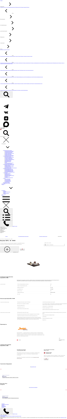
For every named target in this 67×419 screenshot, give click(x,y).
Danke (4, 416)
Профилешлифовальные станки (9, 170)
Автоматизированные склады (38, 83)
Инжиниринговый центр (12, 7)
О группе (7, 7)
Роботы (4, 178)
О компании (3, 190)
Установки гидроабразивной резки (9, 159)
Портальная (4, 377)
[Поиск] (6, 94)
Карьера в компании (23, 7)
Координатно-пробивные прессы (9, 157)
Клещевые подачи (29, 83)
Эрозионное (11, 56)
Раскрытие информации (3, 415)
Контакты (28, 7)
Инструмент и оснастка (3, 49)
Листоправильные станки (9, 63)
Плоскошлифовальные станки (9, 169)
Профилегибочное (2, 70)
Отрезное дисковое (15, 56)
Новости (4, 192)
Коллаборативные (25, 90)
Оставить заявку (46, 359)
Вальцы (6, 162)
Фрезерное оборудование (8, 154)
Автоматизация (5, 172)
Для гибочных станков (20, 90)
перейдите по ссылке (63, 417)
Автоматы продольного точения (28, 56)
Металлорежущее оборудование (7, 150)
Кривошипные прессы (8, 161)
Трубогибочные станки (22, 70)
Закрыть (2, 418)
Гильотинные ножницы (8, 156)
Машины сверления (8, 70)
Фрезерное (22, 56)
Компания (4, 191)
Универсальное (7, 56)
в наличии (8, 49)
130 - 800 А (17, 377)
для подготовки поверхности (29, 70)
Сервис (5, 7)
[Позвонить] (6, 411)
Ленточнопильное (2, 56)
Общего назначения (8, 90)
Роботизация (2, 7)
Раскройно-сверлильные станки (15, 70)
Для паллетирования (14, 90)
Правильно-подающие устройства (21, 83)
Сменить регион (2, 128)
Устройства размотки (3, 83)
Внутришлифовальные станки (9, 171)
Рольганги (33, 83)
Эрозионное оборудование (8, 152)
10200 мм (14, 377)
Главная (1, 0)
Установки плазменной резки (9, 158)
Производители (17, 7)
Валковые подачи (8, 83)
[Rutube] (6, 103)
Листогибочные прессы (8, 160)
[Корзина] (6, 217)
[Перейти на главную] (0, 129)
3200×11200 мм (8, 377)
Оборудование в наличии (6, 183)
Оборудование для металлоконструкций (8, 164)
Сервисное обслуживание (5, 404)
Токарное (19, 56)
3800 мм (11, 377)
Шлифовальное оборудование (7, 168)
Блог (20, 7)
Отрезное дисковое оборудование (9, 153)
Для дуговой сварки (3, 90)
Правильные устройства (14, 83)
